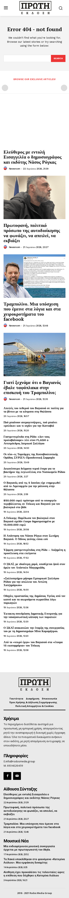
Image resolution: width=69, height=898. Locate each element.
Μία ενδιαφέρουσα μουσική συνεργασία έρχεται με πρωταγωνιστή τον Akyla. (29, 848)
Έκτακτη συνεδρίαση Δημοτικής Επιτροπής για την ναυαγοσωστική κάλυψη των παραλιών (33, 615)
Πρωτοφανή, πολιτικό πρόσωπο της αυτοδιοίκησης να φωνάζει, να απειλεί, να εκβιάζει (32, 232)
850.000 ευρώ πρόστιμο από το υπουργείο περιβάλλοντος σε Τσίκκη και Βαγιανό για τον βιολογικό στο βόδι (32, 504)
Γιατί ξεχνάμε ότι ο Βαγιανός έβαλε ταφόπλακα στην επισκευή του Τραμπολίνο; (32, 387)
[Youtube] (17, 776)
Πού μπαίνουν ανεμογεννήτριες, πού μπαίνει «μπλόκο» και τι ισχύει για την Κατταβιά (30, 424)
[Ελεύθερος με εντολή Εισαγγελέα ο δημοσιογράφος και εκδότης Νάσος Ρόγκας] (34, 124)
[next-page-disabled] (64, 88)
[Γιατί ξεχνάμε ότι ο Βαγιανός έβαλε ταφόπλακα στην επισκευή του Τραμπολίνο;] (34, 354)
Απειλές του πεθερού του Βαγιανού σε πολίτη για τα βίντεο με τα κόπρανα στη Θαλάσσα (34, 409)
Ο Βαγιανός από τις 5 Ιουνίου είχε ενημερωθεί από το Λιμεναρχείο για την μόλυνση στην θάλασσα (32, 486)
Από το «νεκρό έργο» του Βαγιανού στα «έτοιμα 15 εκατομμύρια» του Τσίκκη (33, 643)
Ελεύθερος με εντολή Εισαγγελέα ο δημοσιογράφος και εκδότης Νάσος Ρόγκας (33, 157)
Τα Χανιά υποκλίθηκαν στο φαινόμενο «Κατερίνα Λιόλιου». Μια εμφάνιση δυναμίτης (34, 861)
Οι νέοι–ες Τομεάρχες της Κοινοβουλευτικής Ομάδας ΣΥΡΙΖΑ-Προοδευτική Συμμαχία (31, 456)
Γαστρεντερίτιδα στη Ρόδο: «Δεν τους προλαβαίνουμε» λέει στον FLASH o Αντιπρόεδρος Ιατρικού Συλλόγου (27, 440)
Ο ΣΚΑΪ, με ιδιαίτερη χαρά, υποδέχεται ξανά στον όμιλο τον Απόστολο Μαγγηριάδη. (34, 565)
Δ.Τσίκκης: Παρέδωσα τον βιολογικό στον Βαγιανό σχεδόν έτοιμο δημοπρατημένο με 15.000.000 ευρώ (29, 521)
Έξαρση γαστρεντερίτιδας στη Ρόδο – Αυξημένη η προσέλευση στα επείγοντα (34, 551)
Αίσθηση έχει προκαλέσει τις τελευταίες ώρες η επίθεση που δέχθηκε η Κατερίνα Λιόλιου (34, 874)
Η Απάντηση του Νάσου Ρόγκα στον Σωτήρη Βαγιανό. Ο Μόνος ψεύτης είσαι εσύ (31, 537)
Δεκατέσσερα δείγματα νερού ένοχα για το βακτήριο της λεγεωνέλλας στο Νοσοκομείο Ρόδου (34, 470)
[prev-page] (5, 88)
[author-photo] (6, 168)
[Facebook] (7, 776)
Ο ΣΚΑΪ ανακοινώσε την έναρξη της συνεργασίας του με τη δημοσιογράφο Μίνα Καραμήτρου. (34, 629)
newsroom (14, 168)
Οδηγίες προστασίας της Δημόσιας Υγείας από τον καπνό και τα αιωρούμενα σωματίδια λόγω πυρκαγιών (34, 599)
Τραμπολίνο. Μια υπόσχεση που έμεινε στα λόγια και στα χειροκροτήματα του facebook (32, 311)
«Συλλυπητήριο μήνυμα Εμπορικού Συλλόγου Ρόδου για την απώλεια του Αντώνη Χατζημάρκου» (31, 582)
